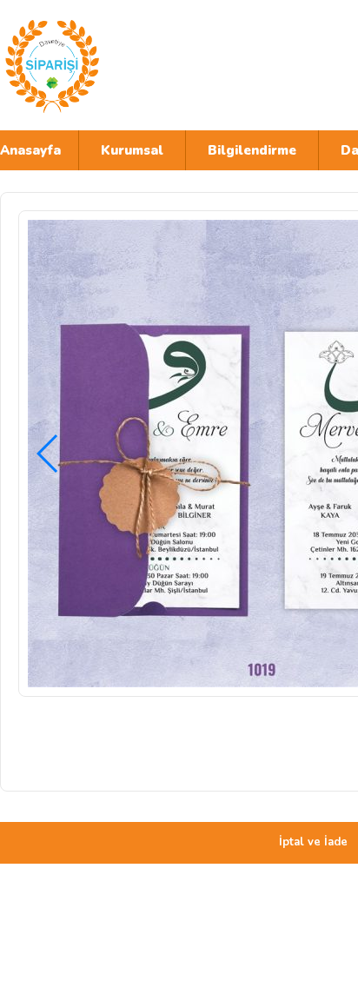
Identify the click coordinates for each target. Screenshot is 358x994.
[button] (48, 453)
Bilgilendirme (252, 150)
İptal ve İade (313, 842)
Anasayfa (30, 150)
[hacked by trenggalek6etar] (152, 65)
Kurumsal (132, 150)
